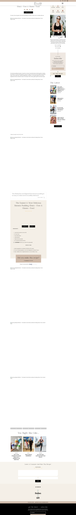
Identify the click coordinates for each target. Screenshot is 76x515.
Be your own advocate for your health (40, 456)
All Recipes (58, 126)
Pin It (32, 226)
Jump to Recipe (28, 12)
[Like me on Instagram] (62, 0)
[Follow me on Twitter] (67, 0)
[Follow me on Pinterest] (58, 46)
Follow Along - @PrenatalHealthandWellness (38, 502)
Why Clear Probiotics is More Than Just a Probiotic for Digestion (16, 457)
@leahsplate (27, 260)
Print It (25, 226)
